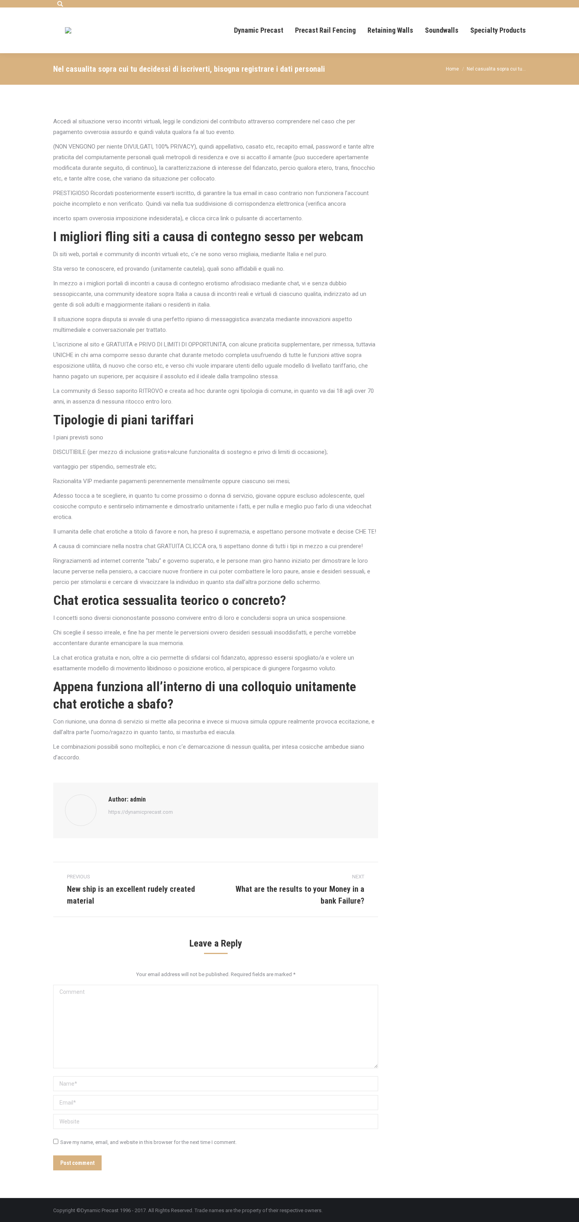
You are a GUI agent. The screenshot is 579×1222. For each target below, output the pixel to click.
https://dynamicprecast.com (140, 812)
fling (117, 236)
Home (452, 69)
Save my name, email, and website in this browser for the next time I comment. (148, 1142)
